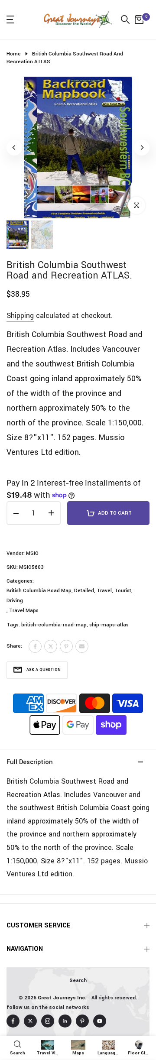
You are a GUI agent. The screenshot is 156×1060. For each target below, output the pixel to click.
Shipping (20, 316)
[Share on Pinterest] (66, 646)
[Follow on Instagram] (47, 1021)
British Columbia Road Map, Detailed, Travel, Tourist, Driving (69, 595)
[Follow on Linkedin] (65, 1021)
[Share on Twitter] (50, 646)
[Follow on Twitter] (30, 1021)
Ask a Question (43, 670)
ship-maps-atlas (109, 625)
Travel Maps (24, 610)
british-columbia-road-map (54, 625)
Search (78, 980)
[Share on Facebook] (35, 646)
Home (13, 54)
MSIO (32, 553)
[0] (139, 19)
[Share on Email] (81, 646)
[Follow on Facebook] (13, 1021)
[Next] (142, 148)
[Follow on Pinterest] (82, 1021)
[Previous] (14, 148)
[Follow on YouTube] (99, 1021)
